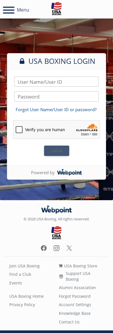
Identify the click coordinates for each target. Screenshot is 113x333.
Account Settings (75, 304)
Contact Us (69, 322)
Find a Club (20, 274)
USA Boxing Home (26, 296)
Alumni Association (77, 287)
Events (15, 283)
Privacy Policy (22, 304)
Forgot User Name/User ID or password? (56, 109)
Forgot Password (75, 296)
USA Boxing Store (80, 266)
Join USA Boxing (24, 266)
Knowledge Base (75, 313)
